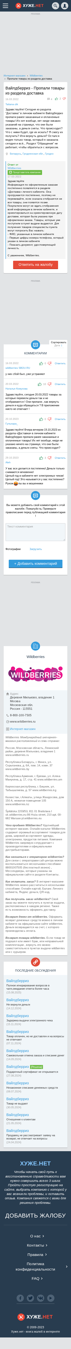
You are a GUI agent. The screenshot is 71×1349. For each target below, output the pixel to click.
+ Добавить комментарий (35, 563)
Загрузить (35, 549)
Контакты (35, 1245)
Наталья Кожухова (16, 388)
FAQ (36, 1278)
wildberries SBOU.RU (17, 367)
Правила (35, 1255)
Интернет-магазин (23, 728)
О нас (35, 1236)
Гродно (49, 153)
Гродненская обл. (33, 153)
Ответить (60, 363)
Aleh (8, 462)
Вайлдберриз (17, 981)
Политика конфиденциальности (35, 1266)
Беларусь (15, 153)
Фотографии (13, 549)
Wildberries (14, 168)
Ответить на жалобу (36, 265)
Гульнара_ (11, 423)
